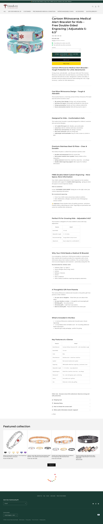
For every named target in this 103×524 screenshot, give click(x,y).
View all (51, 465)
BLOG (47, 496)
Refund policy (21, 519)
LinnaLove (8, 519)
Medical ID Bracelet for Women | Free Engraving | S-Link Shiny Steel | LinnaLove (15, 456)
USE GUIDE (52, 496)
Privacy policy (28, 519)
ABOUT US (39, 496)
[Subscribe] (25, 503)
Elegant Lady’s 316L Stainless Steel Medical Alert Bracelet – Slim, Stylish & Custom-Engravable (39, 456)
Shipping (53, 40)
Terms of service (35, 519)
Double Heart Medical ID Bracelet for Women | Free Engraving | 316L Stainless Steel (63, 456)
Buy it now (66, 63)
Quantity (54, 47)
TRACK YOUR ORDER (61, 496)
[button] (27, 11)
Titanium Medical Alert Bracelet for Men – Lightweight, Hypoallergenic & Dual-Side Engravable (86, 456)
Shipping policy (42, 519)
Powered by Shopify (14, 519)
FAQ (44, 496)
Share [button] (54, 414)
